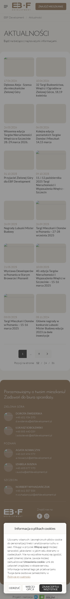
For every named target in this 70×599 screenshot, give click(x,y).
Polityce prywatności (18, 576)
